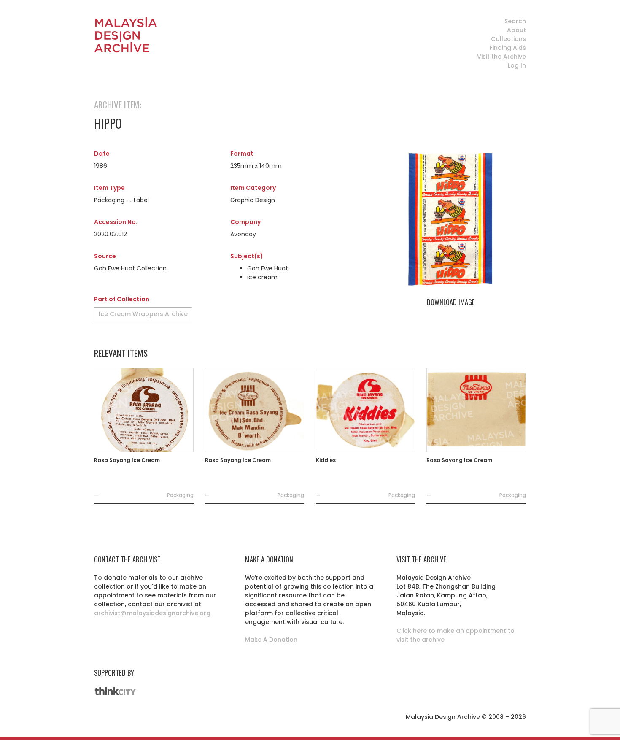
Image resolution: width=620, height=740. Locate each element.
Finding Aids (508, 47)
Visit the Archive (501, 56)
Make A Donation (271, 639)
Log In (517, 65)
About (516, 30)
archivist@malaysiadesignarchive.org (152, 613)
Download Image (450, 302)
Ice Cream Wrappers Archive (143, 314)
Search (515, 21)
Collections (508, 39)
